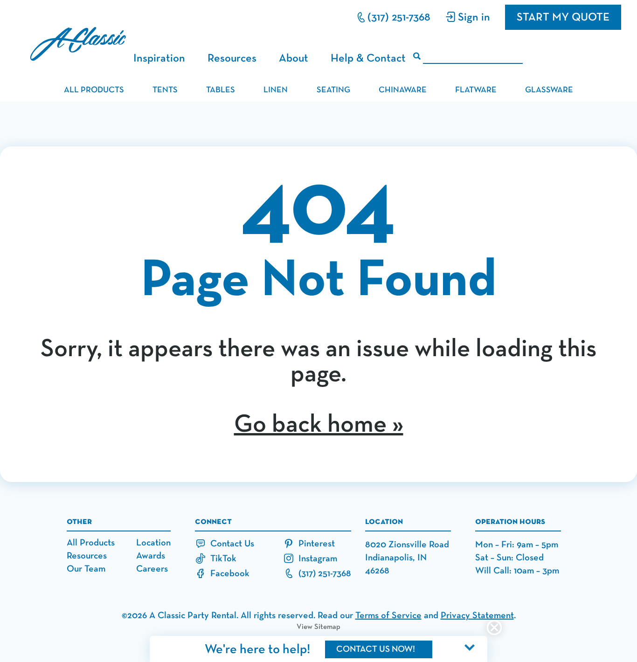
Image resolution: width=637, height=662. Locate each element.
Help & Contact (368, 58)
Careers (152, 568)
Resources (232, 58)
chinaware (403, 90)
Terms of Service (388, 615)
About (293, 58)
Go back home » (318, 424)
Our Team (86, 568)
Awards (150, 555)
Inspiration (159, 58)
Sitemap (327, 627)
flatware (476, 90)
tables (220, 90)
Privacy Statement (477, 615)
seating (333, 90)
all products (94, 90)
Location (153, 542)
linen (275, 90)
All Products (91, 542)
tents (165, 90)
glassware (549, 90)
